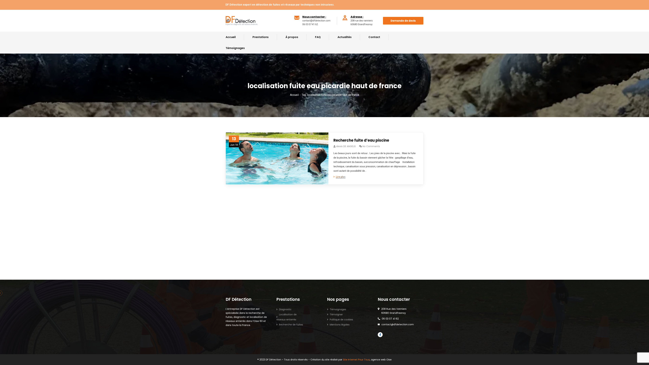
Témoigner (336, 314)
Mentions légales (340, 324)
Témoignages (338, 309)
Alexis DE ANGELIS (346, 146)
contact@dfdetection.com (397, 324)
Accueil (294, 94)
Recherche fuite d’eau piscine (361, 140)
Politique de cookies (341, 319)
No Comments (371, 146)
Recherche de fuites (291, 324)
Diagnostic (285, 309)
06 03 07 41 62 (390, 318)
